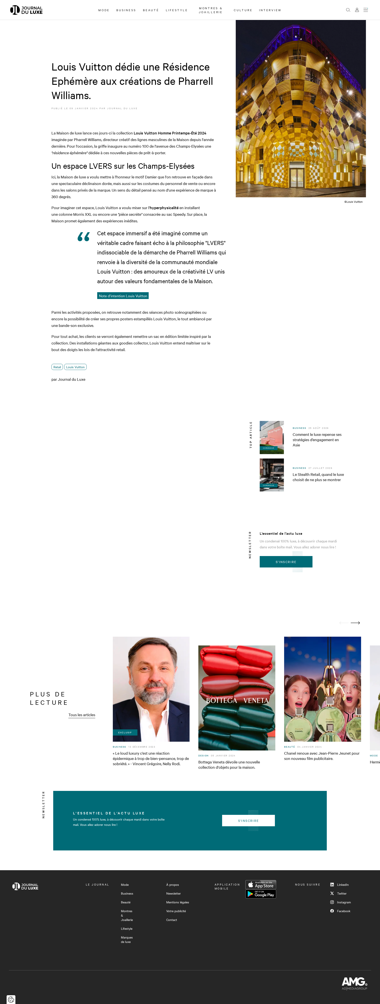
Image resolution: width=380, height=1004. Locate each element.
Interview (270, 10)
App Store (260, 884)
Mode (104, 10)
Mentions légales (177, 902)
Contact (171, 919)
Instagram (344, 902)
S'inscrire (286, 562)
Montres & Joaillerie (211, 10)
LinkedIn (343, 884)
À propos (172, 884)
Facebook (343, 911)
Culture (243, 10)
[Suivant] (355, 623)
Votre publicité (176, 911)
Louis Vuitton (75, 367)
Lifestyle (177, 10)
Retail (57, 367)
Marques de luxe (127, 939)
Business (126, 10)
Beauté (151, 10)
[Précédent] (344, 623)
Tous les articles (81, 714)
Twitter (342, 893)
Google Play (260, 894)
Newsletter (173, 893)
